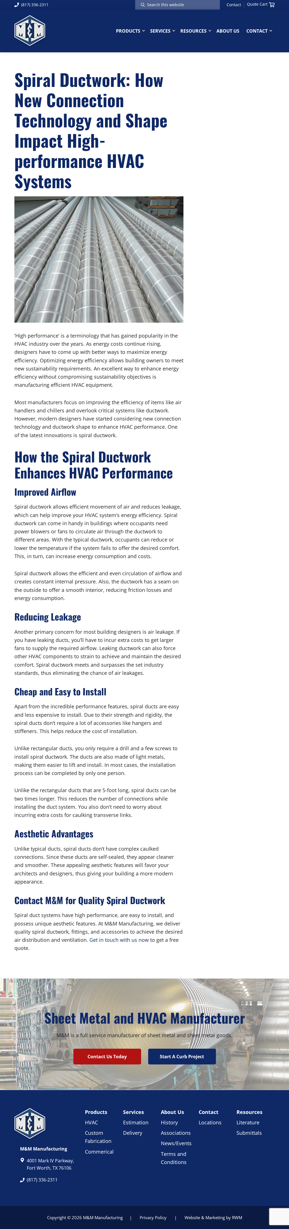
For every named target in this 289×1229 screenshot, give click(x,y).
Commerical (99, 1151)
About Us (172, 1112)
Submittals (249, 1132)
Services (133, 1112)
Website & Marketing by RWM (213, 1217)
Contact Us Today (107, 1056)
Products (96, 1112)
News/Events (176, 1143)
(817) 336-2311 (35, 4)
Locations (210, 1122)
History (169, 1122)
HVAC (91, 1122)
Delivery (132, 1132)
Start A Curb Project (182, 1056)
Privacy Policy (153, 1217)
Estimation (135, 1122)
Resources (249, 1112)
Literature (248, 1122)
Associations (176, 1132)
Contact (234, 4)
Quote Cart (257, 4)
